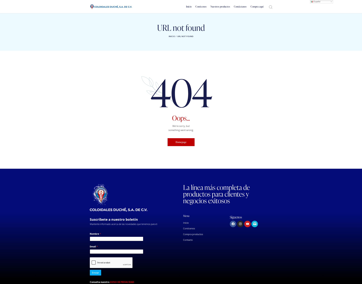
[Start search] (270, 7)
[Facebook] (233, 224)
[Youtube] (247, 224)
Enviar (95, 272)
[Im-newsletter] (254, 224)
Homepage (181, 142)
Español (316, 2)
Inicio (172, 36)
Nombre (95, 234)
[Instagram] (240, 224)
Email (94, 246)
